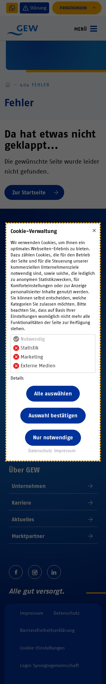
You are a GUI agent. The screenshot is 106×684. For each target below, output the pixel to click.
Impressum (65, 450)
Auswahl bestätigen (53, 415)
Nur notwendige (53, 437)
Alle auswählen (53, 393)
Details (17, 378)
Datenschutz (40, 450)
